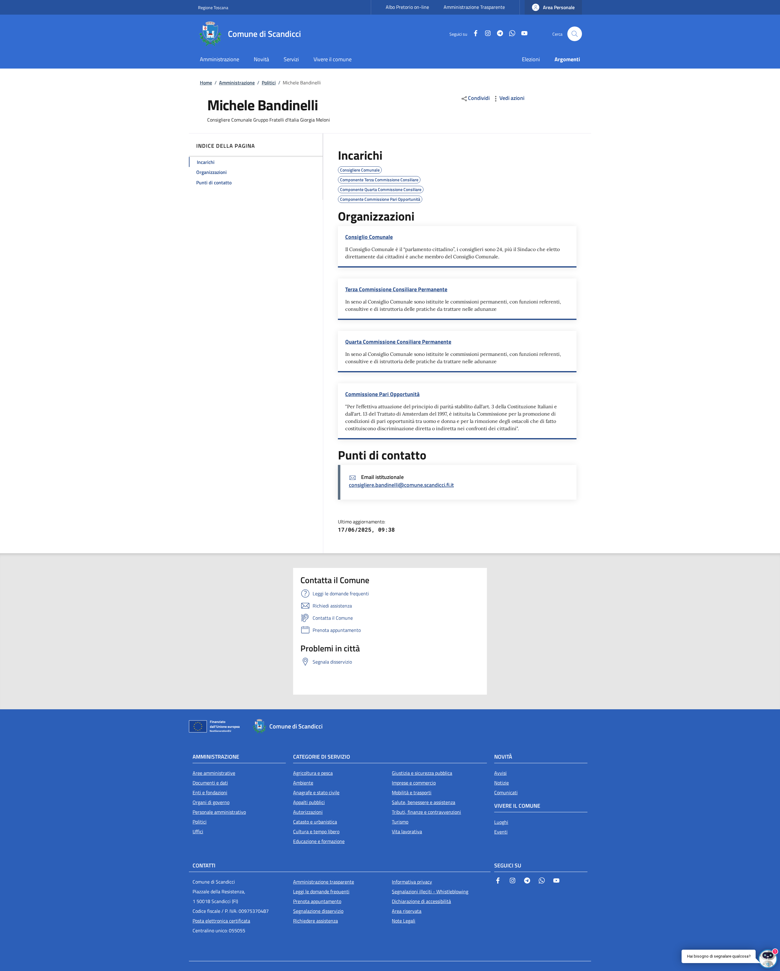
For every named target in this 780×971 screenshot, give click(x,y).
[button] (553, 7)
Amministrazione (237, 82)
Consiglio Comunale (369, 237)
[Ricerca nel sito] (574, 34)
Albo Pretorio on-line (407, 7)
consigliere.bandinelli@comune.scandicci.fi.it (401, 485)
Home (206, 82)
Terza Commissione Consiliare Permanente (396, 289)
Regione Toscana (213, 7)
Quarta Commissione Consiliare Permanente (398, 342)
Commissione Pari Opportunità (382, 394)
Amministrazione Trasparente (474, 7)
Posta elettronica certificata (221, 920)
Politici (269, 82)
